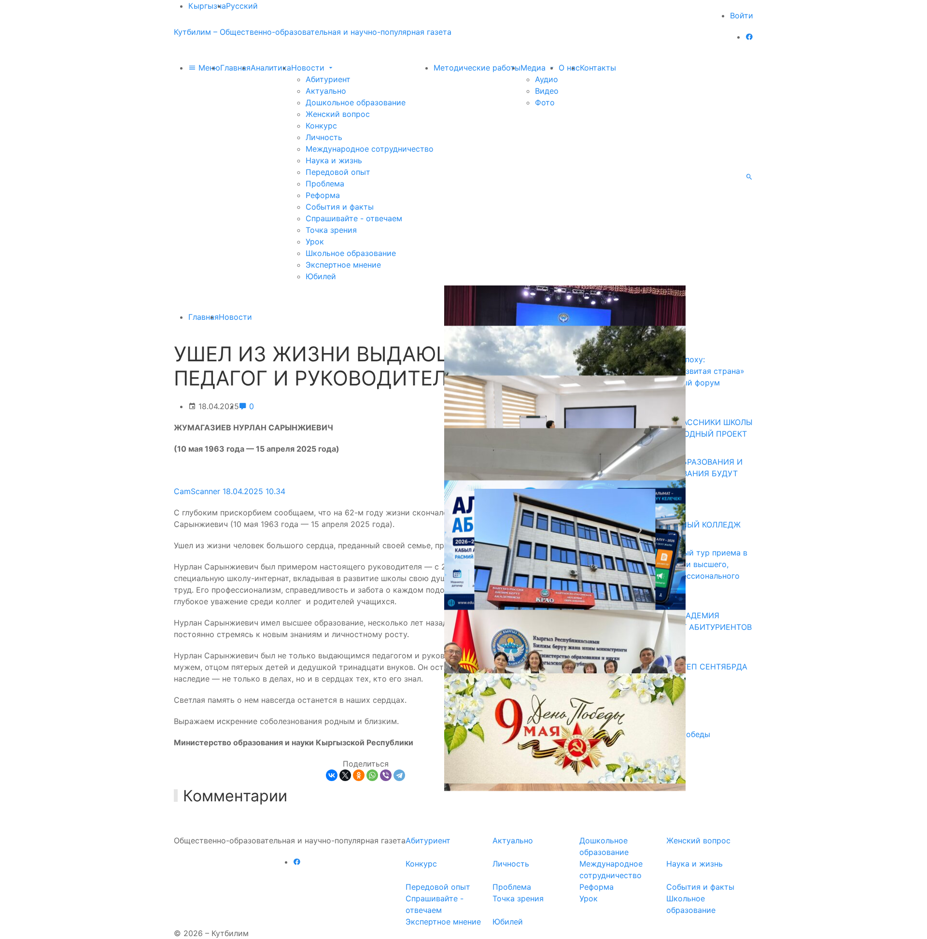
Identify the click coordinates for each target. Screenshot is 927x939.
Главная (235, 67)
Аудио (546, 79)
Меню (208, 67)
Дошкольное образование (356, 102)
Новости (309, 67)
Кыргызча (207, 6)
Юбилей (321, 276)
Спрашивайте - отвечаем (354, 218)
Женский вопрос (338, 114)
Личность (324, 137)
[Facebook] (749, 37)
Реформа (323, 195)
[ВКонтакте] (331, 775)
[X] (345, 775)
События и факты (340, 207)
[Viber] (386, 775)
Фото (545, 102)
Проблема (325, 183)
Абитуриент (328, 79)
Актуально (326, 91)
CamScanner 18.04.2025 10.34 (229, 491)
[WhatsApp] (372, 775)
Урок (315, 241)
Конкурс (321, 125)
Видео (547, 91)
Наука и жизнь (334, 160)
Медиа (534, 67)
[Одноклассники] (359, 775)
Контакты (598, 67)
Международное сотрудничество (370, 149)
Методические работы (477, 67)
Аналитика (271, 67)
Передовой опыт (338, 172)
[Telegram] (399, 775)
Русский (242, 6)
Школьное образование (351, 253)
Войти (741, 15)
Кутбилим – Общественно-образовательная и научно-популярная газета (312, 32)
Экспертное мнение (343, 265)
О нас (569, 67)
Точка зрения (331, 230)
